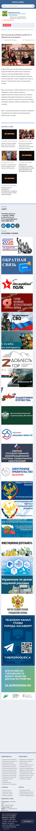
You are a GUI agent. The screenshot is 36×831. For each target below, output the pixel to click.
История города (6, 790)
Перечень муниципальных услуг (28, 768)
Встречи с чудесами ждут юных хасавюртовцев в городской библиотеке (8, 166)
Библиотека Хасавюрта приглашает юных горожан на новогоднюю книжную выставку (26, 145)
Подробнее (6, 829)
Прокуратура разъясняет (26, 772)
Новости (32, 40)
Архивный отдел (6, 782)
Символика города (7, 792)
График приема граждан (26, 761)
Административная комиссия (9, 768)
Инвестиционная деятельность (10, 766)
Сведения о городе (7, 794)
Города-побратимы (7, 795)
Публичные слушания (25, 779)
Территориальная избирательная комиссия (13, 759)
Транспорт (5, 780)
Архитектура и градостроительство (11, 775)
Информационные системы (27, 792)
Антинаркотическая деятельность (11, 770)
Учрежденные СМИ (25, 790)
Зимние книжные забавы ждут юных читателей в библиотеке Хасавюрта (8, 144)
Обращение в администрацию (27, 759)
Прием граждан (24, 763)
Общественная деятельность (9, 761)
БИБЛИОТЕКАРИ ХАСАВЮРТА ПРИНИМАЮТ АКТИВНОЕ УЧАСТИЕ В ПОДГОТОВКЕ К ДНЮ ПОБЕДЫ (9, 191)
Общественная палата (8, 763)
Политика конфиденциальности (28, 795)
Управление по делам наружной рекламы (13, 777)
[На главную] (14, 13)
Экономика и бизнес (7, 779)
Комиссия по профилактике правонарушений (13, 772)
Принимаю (27, 821)
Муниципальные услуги (25, 766)
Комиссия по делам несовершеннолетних (13, 773)
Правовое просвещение (26, 777)
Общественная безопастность (10, 765)
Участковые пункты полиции (27, 773)
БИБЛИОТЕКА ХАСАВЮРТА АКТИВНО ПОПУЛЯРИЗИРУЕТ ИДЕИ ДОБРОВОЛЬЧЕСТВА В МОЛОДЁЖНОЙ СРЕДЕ (26, 168)
